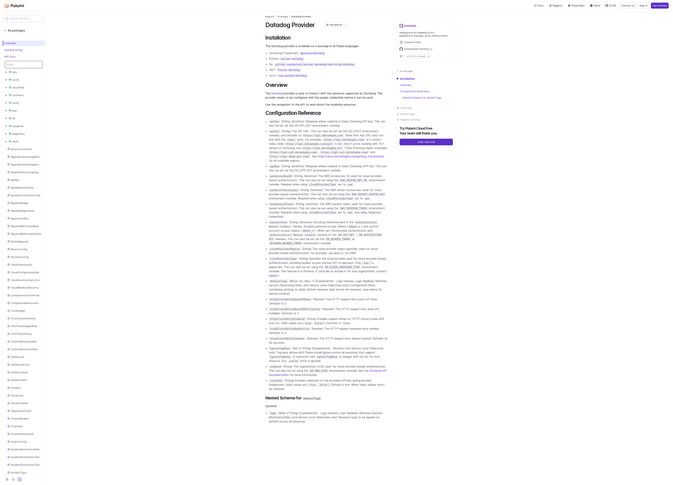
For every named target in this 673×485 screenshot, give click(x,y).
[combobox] (23, 18)
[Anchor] (318, 24)
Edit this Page (407, 114)
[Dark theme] (13, 479)
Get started (660, 5)
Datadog (277, 93)
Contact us (627, 5)
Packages (283, 16)
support (274, 275)
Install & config (13, 50)
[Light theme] (7, 479)
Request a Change (410, 119)
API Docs (10, 56)
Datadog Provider (301, 16)
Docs (541, 5)
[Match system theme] (19, 479)
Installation (407, 78)
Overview (10, 43)
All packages (16, 30)
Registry (558, 5)
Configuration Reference (415, 91)
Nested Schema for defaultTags (422, 97)
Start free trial (426, 141)
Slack (597, 5)
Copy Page (406, 108)
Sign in (643, 5)
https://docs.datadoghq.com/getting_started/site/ (351, 156)
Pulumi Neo (578, 5)
